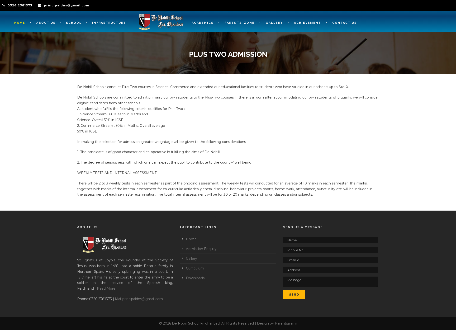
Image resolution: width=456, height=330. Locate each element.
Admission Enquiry (201, 249)
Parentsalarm (286, 323)
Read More (106, 288)
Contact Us (344, 22)
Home (19, 22)
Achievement (307, 22)
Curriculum (195, 268)
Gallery (191, 258)
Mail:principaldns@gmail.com (139, 299)
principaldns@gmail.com (66, 5)
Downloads (195, 278)
